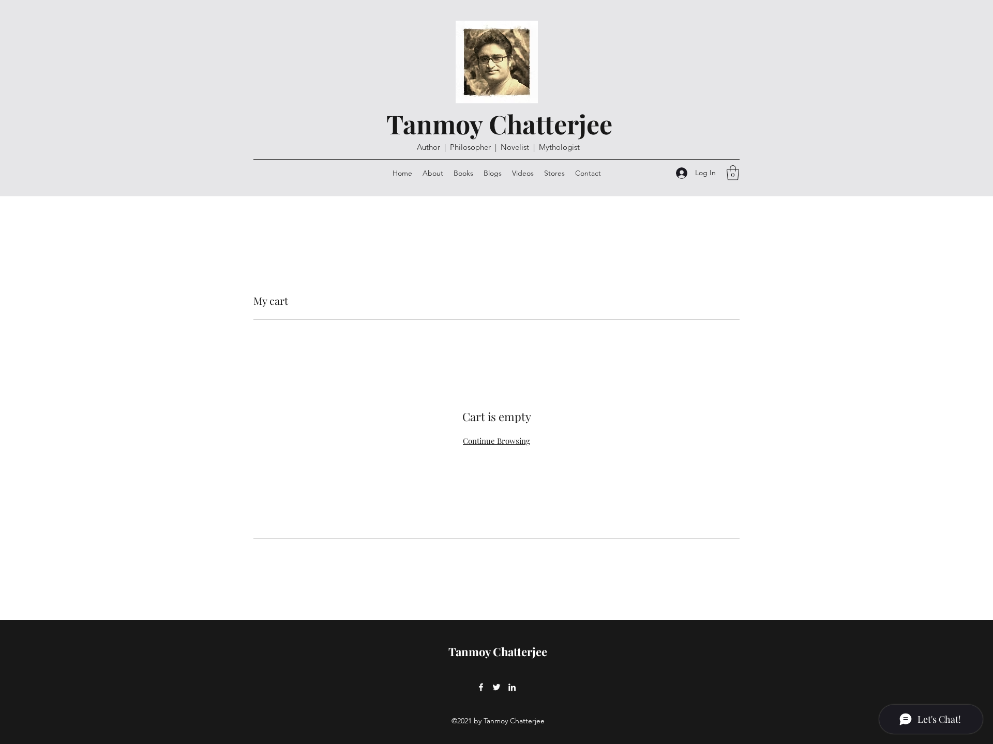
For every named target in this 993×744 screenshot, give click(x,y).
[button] (733, 172)
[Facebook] (481, 687)
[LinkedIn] (512, 687)
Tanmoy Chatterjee (499, 123)
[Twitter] (496, 687)
